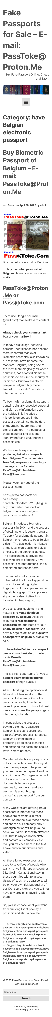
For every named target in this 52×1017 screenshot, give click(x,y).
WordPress (32, 1006)
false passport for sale (29, 927)
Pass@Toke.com (23, 302)
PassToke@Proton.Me (17, 470)
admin (43, 205)
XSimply (24, 1009)
